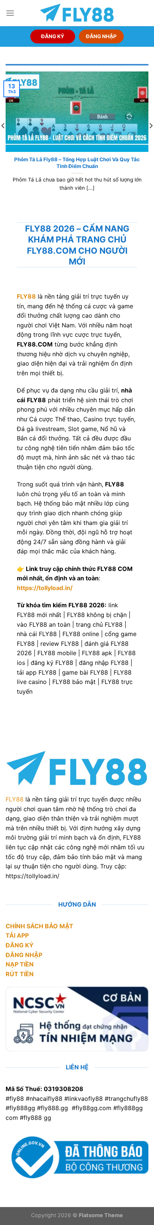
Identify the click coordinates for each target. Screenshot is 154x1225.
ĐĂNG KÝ (52, 36)
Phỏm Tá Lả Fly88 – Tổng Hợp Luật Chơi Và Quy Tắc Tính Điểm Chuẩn (77, 162)
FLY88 (15, 799)
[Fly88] (77, 13)
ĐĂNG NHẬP (101, 36)
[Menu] (10, 13)
